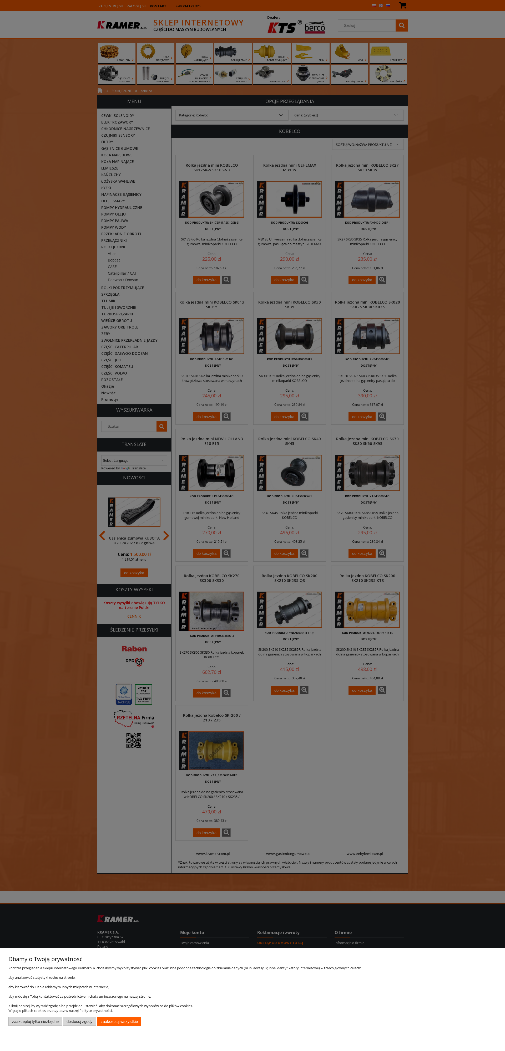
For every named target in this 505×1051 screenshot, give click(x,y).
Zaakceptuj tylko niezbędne (35, 1021)
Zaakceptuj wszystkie (119, 1021)
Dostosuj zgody (80, 1021)
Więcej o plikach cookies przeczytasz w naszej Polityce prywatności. (60, 1010)
